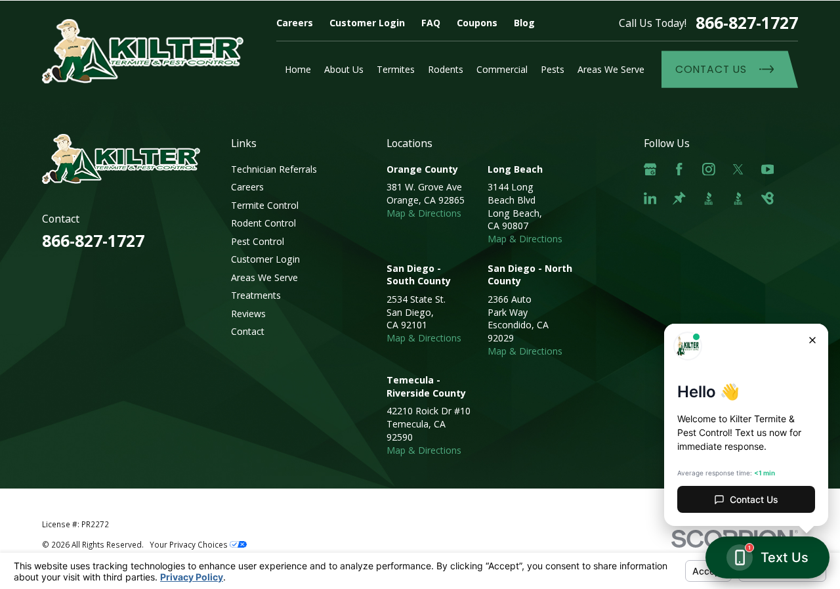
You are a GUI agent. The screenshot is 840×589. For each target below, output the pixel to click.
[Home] (142, 51)
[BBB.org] (708, 198)
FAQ (430, 22)
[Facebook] (679, 169)
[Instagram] (708, 169)
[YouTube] (767, 169)
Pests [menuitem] (552, 69)
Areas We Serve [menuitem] (611, 69)
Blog (524, 22)
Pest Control (257, 241)
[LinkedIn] (650, 198)
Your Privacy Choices (190, 544)
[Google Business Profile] (650, 169)
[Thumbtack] (679, 198)
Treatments (256, 295)
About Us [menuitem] (344, 69)
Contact (247, 331)
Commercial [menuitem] (502, 69)
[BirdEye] (767, 198)
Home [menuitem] (298, 69)
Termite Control (265, 205)
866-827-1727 (747, 22)
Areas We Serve (264, 277)
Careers (294, 22)
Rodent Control (263, 223)
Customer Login (367, 22)
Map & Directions (424, 213)
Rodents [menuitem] (445, 69)
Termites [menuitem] (396, 69)
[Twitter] (738, 169)
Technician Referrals (274, 169)
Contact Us (711, 69)
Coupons (477, 22)
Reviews (248, 313)
